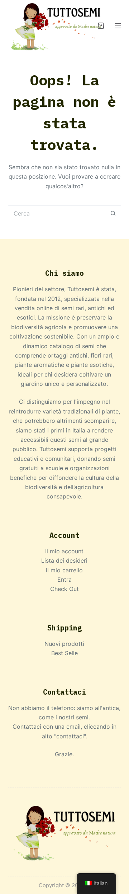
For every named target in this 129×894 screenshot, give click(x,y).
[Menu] (118, 26)
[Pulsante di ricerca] (113, 213)
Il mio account (64, 551)
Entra (64, 579)
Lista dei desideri (64, 560)
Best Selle (64, 653)
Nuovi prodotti (64, 643)
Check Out (64, 588)
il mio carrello (64, 570)
